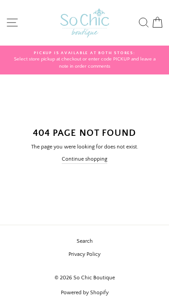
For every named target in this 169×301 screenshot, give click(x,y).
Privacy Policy (84, 254)
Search (85, 241)
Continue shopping (84, 159)
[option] (84, 60)
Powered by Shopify (85, 293)
